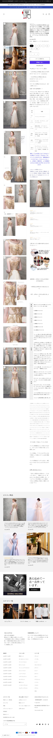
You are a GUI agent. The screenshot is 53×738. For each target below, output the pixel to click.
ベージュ (36, 682)
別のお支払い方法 (40, 65)
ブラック (36, 656)
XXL (32, 48)
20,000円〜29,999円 (7, 676)
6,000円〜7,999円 (6, 656)
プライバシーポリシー (8, 708)
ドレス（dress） (24, 621)
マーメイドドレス (22, 662)
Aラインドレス (22, 664)
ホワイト (36, 673)
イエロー (36, 685)
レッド (36, 662)
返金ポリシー (6, 714)
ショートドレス (22, 673)
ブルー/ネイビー (38, 664)
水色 (35, 691)
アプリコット (37, 679)
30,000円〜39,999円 (7, 679)
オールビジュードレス (23, 659)
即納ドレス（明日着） (8, 699)
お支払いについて (22, 699)
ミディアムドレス (22, 676)
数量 (30, 51)
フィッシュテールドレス (24, 667)
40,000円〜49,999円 (7, 682)
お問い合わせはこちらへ (36, 469)
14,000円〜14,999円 (7, 670)
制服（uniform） (40, 621)
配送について (22, 702)
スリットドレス (22, 670)
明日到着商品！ (34, 589)
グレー (36, 676)
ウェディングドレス (23, 688)
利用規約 (5, 711)
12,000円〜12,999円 (7, 664)
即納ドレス (21, 656)
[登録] (25, 724)
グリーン (36, 667)
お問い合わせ (22, 708)
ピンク (36, 670)
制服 (4, 705)
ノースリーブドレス (23, 685)
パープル (36, 659)
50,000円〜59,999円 (7, 685)
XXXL (37, 48)
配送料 (34, 41)
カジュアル (8, 621)
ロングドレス (22, 679)
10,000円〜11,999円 (7, 662)
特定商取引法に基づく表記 (9, 717)
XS (31, 45)
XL (47, 45)
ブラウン (36, 688)
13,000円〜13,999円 (7, 667)
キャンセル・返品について (24, 705)
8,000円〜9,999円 (6, 659)
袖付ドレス (21, 682)
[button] (3, 14)
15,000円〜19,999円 (7, 673)
